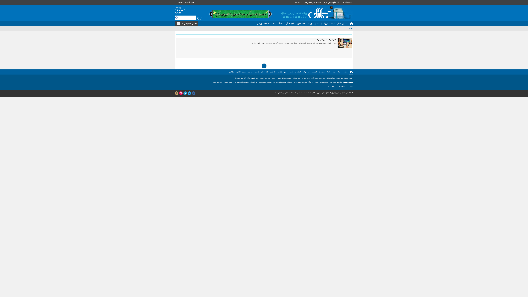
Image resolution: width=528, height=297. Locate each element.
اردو (192, 2)
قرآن (248, 78)
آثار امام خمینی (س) (331, 2)
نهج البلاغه (254, 78)
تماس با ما (331, 86)
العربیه (187, 2)
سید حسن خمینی (265, 78)
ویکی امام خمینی (217, 82)
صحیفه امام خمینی (342, 78)
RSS (351, 86)
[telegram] (185, 93)
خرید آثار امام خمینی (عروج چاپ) (303, 82)
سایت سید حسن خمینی (321, 82)
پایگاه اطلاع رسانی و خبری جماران (322, 92)
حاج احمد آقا (306, 78)
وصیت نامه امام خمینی (284, 78)
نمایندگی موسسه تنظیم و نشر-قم (282, 82)
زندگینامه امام (330, 78)
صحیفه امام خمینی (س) (312, 2)
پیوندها (297, 2)
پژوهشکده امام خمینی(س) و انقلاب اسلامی (236, 82)
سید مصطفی (296, 78)
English (180, 2)
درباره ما (342, 86)
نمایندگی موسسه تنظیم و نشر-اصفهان (261, 82)
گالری (273, 78)
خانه (350, 28)
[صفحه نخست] (351, 23)
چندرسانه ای (347, 2)
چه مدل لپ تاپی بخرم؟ (326, 40)
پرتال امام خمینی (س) (336, 82)
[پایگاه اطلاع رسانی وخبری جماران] (305, 13)
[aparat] (181, 93)
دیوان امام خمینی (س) (318, 78)
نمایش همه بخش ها (189, 23)
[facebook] (194, 93)
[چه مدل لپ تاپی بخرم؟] (345, 43)
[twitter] (189, 93)
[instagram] (176, 93)
